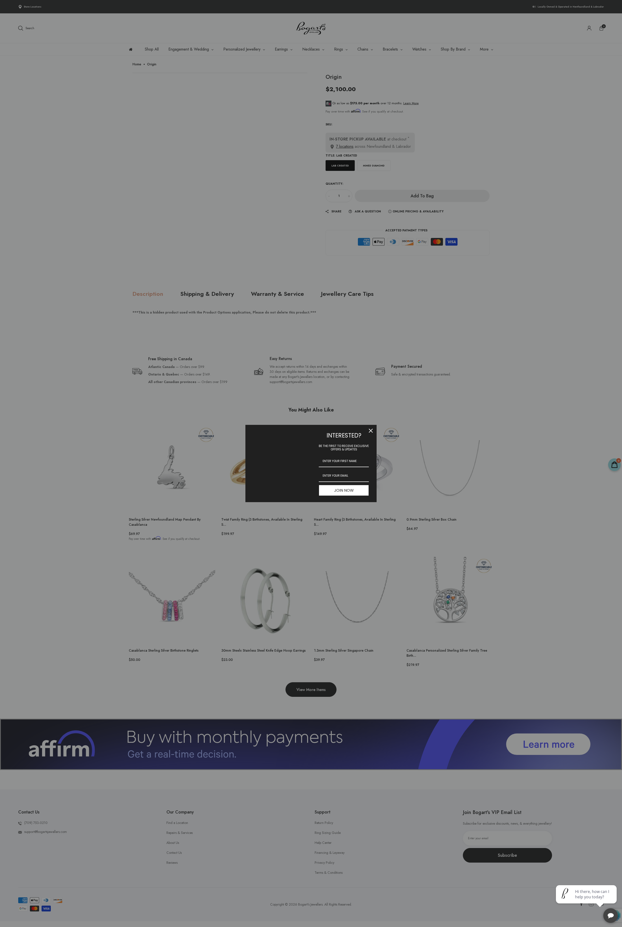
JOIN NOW (344, 490)
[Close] (371, 431)
